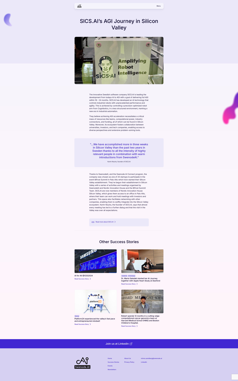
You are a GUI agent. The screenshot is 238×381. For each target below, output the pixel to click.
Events (110, 366)
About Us (127, 358)
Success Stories (113, 362)
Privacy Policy (129, 362)
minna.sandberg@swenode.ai (151, 358)
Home (110, 358)
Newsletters (112, 369)
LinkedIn (144, 362)
